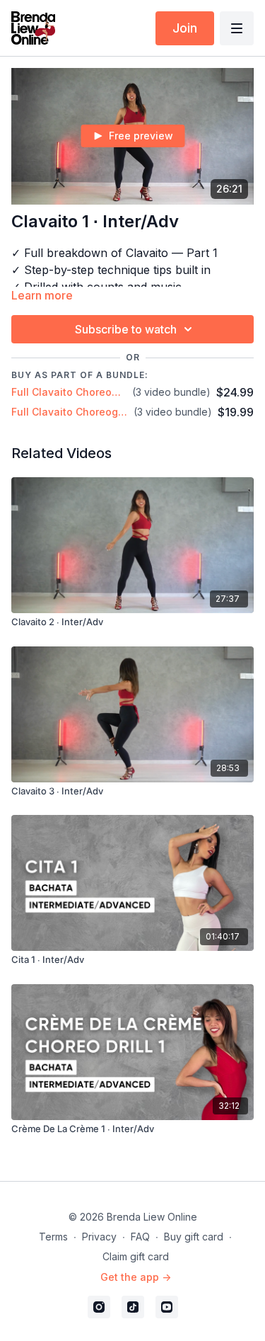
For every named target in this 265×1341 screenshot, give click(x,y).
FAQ (140, 1237)
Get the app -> (135, 1277)
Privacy (99, 1237)
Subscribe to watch (126, 329)
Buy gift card (193, 1237)
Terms (53, 1237)
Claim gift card (135, 1256)
